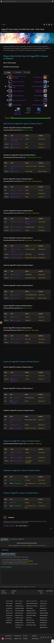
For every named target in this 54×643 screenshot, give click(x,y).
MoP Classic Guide (20, 601)
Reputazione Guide (20, 615)
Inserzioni (34, 635)
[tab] (8, 72)
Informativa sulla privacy (36, 638)
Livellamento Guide (10, 608)
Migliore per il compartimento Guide (32, 606)
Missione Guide (19, 613)
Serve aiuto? (8, 635)
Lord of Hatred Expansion (44, 603)
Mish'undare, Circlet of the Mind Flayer (19, 77)
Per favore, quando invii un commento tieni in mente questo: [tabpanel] (19, 571)
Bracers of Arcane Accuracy (19, 100)
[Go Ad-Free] (49, 591)
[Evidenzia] (47, 25)
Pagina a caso (17, 638)
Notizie (3, 591)
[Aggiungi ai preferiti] (44, 25)
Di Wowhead (4, 31)
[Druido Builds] (43, 615)
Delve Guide (9, 606)
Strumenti (4, 593)
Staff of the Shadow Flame (17, 113)
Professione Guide (10, 613)
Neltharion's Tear (38, 100)
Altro (41, 593)
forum (23, 564)
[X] (43, 637)
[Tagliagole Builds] (44, 622)
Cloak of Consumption (18, 91)
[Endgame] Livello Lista (44, 608)
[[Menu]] (1, 1)
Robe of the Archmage (18, 95)
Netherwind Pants (38, 81)
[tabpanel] (27, 544)
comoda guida (29, 561)
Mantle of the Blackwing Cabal (19, 86)
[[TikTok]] (17, 526)
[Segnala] (49, 25)
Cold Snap (38, 112)
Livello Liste (9, 620)
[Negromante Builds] (44, 617)
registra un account (18, 586)
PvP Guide (28, 617)
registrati (30, 545)
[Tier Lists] (18, 627)
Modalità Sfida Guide (20, 622)
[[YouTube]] (9, 526)
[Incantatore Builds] (44, 625)
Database (13, 591)
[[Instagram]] (14, 526)
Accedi (9, 545)
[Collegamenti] (51, 25)
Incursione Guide (10, 615)
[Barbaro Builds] (44, 613)
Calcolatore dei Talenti (10, 617)
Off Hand (28, 112)
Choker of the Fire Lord (18, 81)
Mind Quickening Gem (37, 105)
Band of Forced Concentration (39, 91)
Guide (4, 24)
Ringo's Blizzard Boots (37, 86)
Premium (25, 638)
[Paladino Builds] (44, 620)
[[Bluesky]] (12, 526)
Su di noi (25, 635)
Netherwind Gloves (17, 105)
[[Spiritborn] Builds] (44, 627)
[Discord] (7, 526)
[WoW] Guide (9, 601)
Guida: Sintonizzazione (32, 603)
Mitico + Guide (9, 610)
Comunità (40, 591)
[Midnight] (8, 622)
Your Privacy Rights (9, 638)
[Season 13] (43, 606)
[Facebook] (48, 637)
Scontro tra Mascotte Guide (20, 617)
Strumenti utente (18, 635)
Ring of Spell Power (38, 95)
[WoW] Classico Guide (32, 601)
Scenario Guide (19, 620)
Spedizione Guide (19, 608)
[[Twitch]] (5, 526)
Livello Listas (43, 610)
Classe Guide (9, 603)
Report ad (51, 528)
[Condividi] (52, 1)
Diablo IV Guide (44, 601)
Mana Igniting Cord (38, 77)
